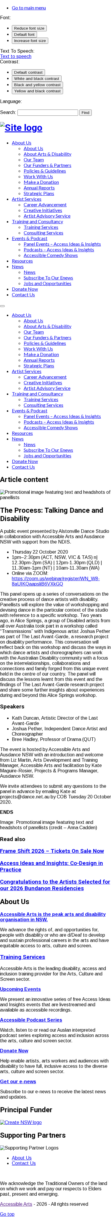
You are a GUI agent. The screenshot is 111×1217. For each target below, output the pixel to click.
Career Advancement (45, 204)
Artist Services (26, 199)
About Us (21, 142)
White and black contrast (36, 78)
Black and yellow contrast (37, 85)
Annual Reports (39, 187)
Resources (22, 260)
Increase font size (30, 40)
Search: (8, 112)
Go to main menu (29, 7)
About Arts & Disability (47, 154)
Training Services (41, 227)
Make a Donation (41, 182)
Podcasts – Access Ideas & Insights (59, 249)
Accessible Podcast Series (31, 1020)
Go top (7, 1214)
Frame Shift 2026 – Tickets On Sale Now (52, 851)
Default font (24, 34)
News (18, 266)
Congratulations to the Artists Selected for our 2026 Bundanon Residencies (55, 885)
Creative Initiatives (43, 210)
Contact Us (23, 294)
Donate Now (25, 289)
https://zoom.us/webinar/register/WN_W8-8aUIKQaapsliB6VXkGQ (56, 581)
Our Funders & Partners (47, 165)
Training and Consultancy (37, 221)
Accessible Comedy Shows (51, 255)
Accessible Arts (16, 1204)
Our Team (34, 159)
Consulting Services (43, 232)
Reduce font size (29, 28)
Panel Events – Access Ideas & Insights (62, 244)
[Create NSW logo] (21, 1122)
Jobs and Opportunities (47, 283)
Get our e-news (18, 1081)
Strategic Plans (39, 193)
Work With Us (38, 176)
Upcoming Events (20, 989)
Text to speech (15, 56)
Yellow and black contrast (37, 91)
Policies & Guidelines (45, 170)
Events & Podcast (29, 238)
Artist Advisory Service (47, 215)
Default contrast (28, 72)
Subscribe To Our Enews (48, 277)
